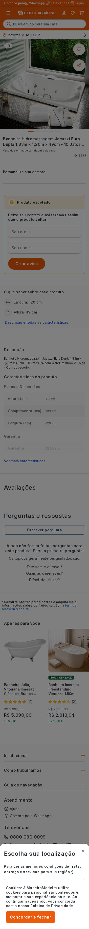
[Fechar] (83, 851)
